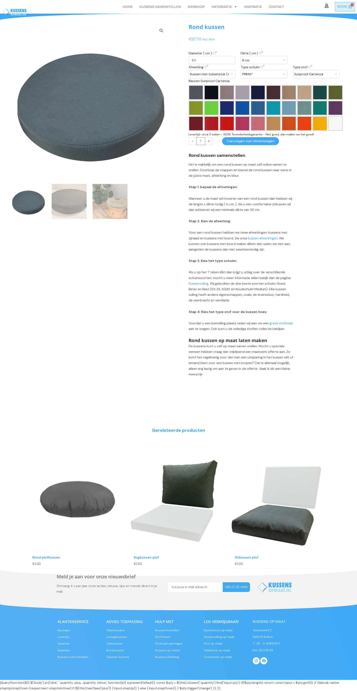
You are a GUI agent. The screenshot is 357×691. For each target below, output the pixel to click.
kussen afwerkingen (263, 238)
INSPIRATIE (253, 7)
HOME (128, 7)
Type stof (300, 67)
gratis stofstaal (281, 323)
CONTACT (276, 7)
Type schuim (250, 67)
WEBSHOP (196, 7)
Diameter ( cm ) (200, 53)
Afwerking (196, 67)
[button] (161, 30)
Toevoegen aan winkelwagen (250, 141)
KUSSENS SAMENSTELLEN (160, 7)
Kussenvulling (198, 283)
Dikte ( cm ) (249, 53)
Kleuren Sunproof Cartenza (209, 81)
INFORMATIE (222, 7)
